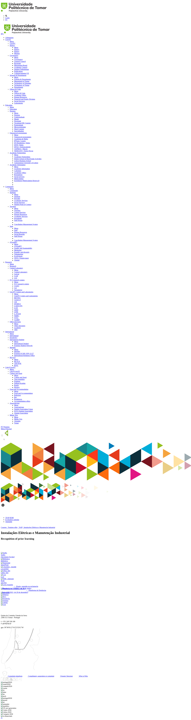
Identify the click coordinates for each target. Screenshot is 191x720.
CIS (15, 302)
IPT (2, 34)
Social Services (19, 101)
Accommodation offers (22, 401)
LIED (16, 310)
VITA (16, 318)
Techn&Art (18, 290)
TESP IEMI (9, 518)
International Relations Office (24, 355)
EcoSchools (18, 256)
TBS (15, 330)
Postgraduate (18, 125)
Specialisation (19, 131)
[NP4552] (5, 595)
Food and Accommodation (19, 389)
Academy (17, 328)
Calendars (17, 171)
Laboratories (18, 103)
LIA (15, 278)
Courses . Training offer (9, 527)
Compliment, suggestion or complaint (41, 676)
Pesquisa (6, 427)
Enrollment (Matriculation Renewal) (26, 181)
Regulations (18, 175)
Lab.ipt (16, 274)
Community (9, 187)
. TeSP (20, 527)
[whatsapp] (24, 680)
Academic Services (21, 200)
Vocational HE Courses (22, 123)
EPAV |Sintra (18, 145)
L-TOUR (17, 314)
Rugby (16, 385)
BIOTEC (17, 298)
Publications (18, 71)
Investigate (18, 218)
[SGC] (3, 597)
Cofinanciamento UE (21, 73)
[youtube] (11, 680)
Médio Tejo (14, 415)
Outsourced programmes (18, 133)
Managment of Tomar (21, 81)
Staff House (18, 220)
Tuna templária (19, 379)
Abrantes (17, 421)
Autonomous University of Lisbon (26, 163)
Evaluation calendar (12, 520)
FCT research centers (17, 280)
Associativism (14, 403)
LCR (16, 308)
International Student (17, 340)
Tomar (16, 423)
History (12, 45)
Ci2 (15, 288)
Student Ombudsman (21, 69)
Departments (18, 87)
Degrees (12, 111)
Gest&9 (17, 320)
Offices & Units (15, 89)
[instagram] (7, 680)
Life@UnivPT (10, 367)
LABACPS (18, 306)
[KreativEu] (5, 599)
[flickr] (19, 680)
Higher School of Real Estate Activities (27, 159)
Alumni (16, 260)
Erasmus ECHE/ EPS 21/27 (24, 353)
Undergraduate (19, 117)
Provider (17, 198)
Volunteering (18, 254)
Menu (12, 42)
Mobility (13, 348)
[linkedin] (15, 680)
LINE (16, 312)
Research (8, 262)
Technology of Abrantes (22, 83)
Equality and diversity (21, 252)
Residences (18, 399)
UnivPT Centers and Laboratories (21, 292)
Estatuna (17, 381)
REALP (12, 357)
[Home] (24, 12)
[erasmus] (4, 601)
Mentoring (17, 250)
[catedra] (4, 603)
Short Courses (19, 129)
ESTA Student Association (23, 411)
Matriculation (18, 179)
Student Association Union (23, 409)
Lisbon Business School (22, 161)
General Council (20, 61)
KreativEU (13, 338)
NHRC (16, 316)
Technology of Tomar (21, 85)
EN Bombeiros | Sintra (22, 143)
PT (6, 20)
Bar (15, 397)
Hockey (17, 387)
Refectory (17, 395)
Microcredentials (20, 127)
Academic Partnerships (18, 153)
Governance (14, 55)
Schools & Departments (18, 75)
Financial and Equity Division (24, 99)
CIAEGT (17, 300)
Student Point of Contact (22, 204)
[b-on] (3, 605)
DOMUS (17, 304)
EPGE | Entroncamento (22, 147)
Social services (19, 177)
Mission (17, 53)
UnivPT (8, 40)
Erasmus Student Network (23, 346)
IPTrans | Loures (20, 141)
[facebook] (3, 680)
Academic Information (17, 165)
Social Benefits (19, 234)
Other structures (15, 322)
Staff (11, 226)
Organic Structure (66, 676)
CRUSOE (17, 363)
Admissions (9, 38)
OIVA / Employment (21, 258)
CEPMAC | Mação (21, 149)
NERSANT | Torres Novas (23, 151)
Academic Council (20, 67)
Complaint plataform (15, 676)
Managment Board (20, 65)
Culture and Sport (16, 373)
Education (8, 105)
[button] (1, 718)
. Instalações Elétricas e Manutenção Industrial (39, 527)
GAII (16, 276)
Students (13, 193)
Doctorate (17, 121)
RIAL (16, 365)
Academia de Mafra (21, 139)
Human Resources (20, 97)
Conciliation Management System (26, 224)
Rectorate (17, 63)
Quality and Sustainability (23, 248)
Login (7, 18)
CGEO (16, 286)
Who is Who (83, 676)
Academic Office (20, 95)
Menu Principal (6, 429)
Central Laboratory (16, 268)
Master (16, 119)
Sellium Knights (19, 383)
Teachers (13, 206)
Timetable (8, 522)
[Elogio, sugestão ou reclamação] (7, 585)
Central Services (20, 212)
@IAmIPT (13, 242)
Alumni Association (21, 413)
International (9, 332)
